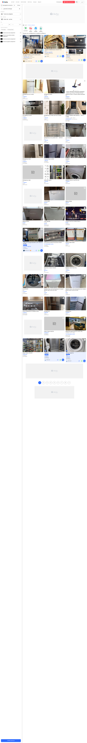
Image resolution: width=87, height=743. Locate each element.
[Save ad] (42, 36)
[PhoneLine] (41, 61)
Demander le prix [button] (49, 244)
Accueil (25, 25)
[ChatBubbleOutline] (36, 61)
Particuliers (3, 29)
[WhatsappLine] (39, 61)
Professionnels (10, 29)
